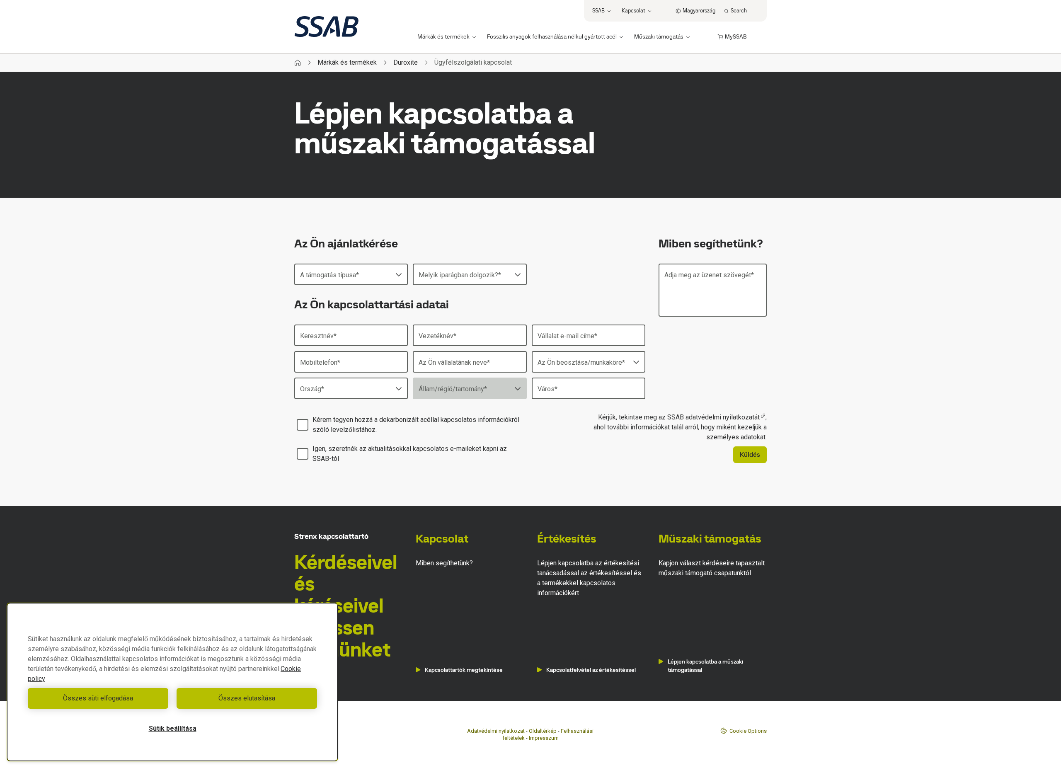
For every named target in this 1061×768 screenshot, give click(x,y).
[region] (172, 682)
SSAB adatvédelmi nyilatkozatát (713, 417)
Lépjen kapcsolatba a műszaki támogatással (705, 666)
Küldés (750, 454)
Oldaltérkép (543, 731)
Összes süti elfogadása (98, 698)
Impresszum (544, 738)
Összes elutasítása (246, 698)
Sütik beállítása (172, 728)
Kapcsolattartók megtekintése (464, 670)
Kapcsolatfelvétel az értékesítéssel (591, 670)
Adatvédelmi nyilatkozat (496, 731)
